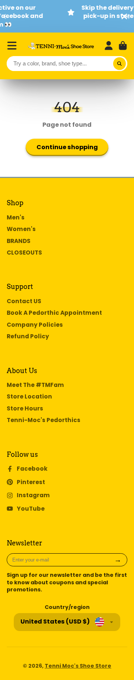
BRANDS (19, 241)
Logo (61, 45)
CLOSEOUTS (24, 252)
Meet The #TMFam (35, 385)
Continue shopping (67, 147)
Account (108, 45)
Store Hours (25, 408)
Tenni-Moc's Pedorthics (43, 420)
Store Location (29, 396)
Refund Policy (28, 336)
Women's (21, 229)
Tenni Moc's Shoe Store (78, 666)
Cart (122, 45)
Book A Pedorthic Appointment (54, 313)
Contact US (24, 301)
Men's (16, 217)
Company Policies (35, 325)
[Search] (119, 63)
